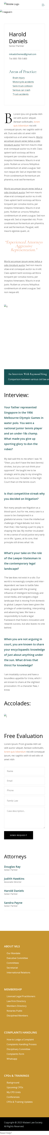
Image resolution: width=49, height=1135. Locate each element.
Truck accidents (21, 94)
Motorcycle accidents (23, 81)
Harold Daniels (14, 891)
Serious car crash (21, 90)
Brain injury (19, 77)
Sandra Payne (13, 903)
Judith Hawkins (14, 878)
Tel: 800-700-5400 (18, 58)
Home (7, 12)
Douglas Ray (12, 867)
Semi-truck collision (23, 85)
